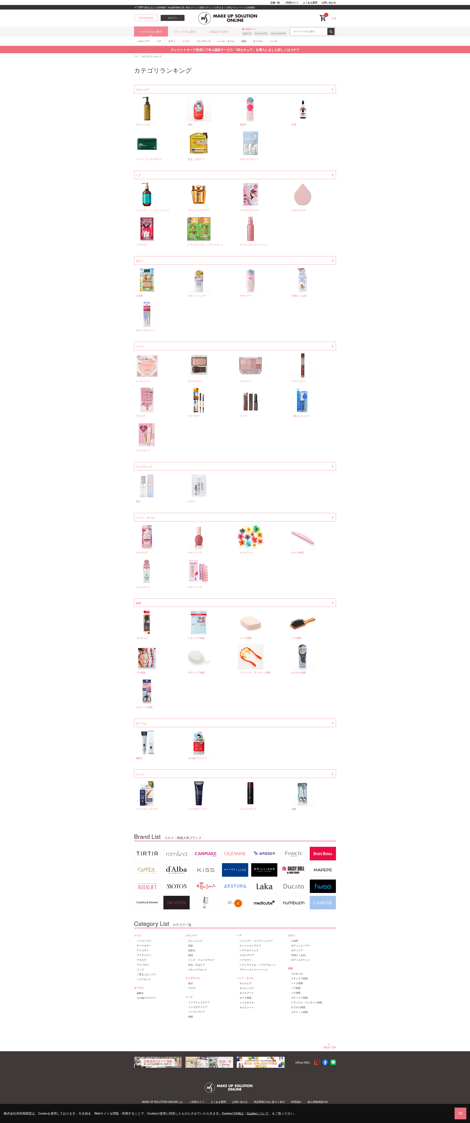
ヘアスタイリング (249, 210)
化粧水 (243, 124)
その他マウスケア (197, 758)
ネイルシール (195, 587)
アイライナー (299, 381)
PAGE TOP (329, 1047)
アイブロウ (194, 416)
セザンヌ (247, 33)
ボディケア (246, 295)
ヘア (158, 41)
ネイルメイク (195, 552)
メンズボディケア (197, 809)
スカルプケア (299, 210)
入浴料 (139, 295)
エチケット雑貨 (144, 707)
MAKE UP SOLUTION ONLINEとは (162, 1102)
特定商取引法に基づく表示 (269, 1102)
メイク (185, 41)
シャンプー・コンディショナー (152, 210)
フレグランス (203, 41)
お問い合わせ (329, 2)
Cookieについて (258, 1113)
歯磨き (139, 758)
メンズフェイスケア (146, 809)
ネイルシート (247, 1007)
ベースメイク (143, 381)
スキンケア (143, 41)
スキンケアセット (249, 159)
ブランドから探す (185, 31)
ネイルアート (247, 552)
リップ (243, 416)
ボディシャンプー (197, 295)
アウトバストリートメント (254, 244)
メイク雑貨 (246, 638)
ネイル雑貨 (297, 552)
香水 (138, 501)
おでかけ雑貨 (299, 672)
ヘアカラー (142, 244)
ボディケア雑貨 (196, 672)
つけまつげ (142, 638)
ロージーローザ (278, 33)
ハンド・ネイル (226, 41)
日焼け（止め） (300, 295)
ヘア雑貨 (296, 638)
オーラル (258, 41)
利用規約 (296, 1102)
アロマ (191, 501)
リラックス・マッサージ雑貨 (255, 672)
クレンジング (143, 124)
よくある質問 (310, 2)
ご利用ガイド (291, 2)
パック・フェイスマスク (149, 159)
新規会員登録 (146, 17)
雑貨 (243, 41)
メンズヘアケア (248, 809)
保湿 (294, 124)
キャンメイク (261, 33)
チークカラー (195, 381)
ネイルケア (142, 552)
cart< (323, 15)
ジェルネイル (143, 587)
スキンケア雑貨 (196, 638)
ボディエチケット (145, 330)
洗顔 (190, 124)
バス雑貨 (140, 672)
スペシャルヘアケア (198, 210)
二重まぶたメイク (301, 416)
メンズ (273, 41)
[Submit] (331, 31)
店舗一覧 (275, 2)
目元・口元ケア (196, 159)
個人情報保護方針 (318, 1102)
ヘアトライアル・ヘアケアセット (206, 244)
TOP (136, 56)
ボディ (171, 41)
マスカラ (140, 416)
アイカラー (246, 381)
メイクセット (143, 450)
